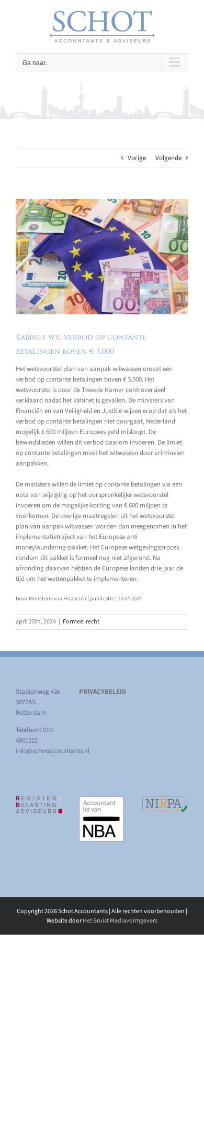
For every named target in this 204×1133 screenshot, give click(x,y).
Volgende (168, 158)
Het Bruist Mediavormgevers (120, 920)
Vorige (137, 158)
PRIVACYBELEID (102, 691)
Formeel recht (81, 621)
